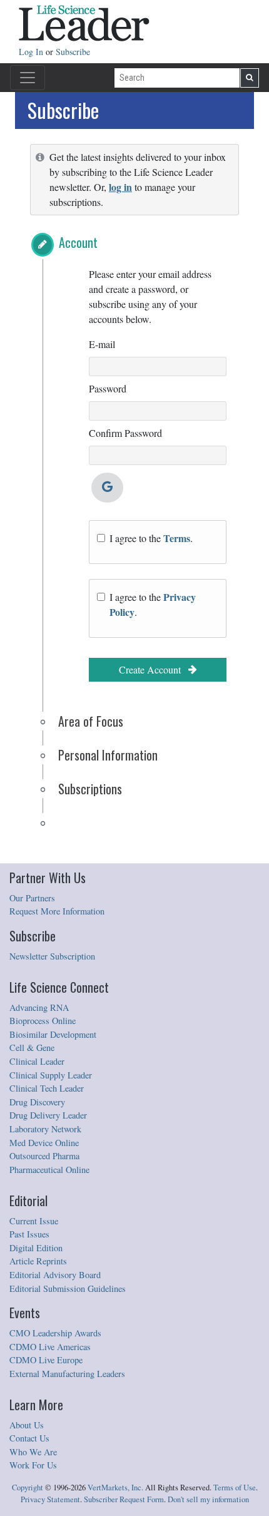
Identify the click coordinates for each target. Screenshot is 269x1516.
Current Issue (33, 1221)
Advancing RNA (39, 1007)
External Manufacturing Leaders (67, 1374)
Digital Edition (36, 1248)
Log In (32, 52)
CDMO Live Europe (46, 1360)
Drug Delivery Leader (48, 1115)
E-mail (102, 344)
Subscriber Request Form (124, 1499)
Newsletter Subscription (52, 956)
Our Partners (32, 898)
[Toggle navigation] (27, 77)
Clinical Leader (36, 1061)
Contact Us (29, 1438)
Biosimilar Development (52, 1034)
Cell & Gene (31, 1047)
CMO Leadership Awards (55, 1333)
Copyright (27, 1487)
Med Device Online (44, 1143)
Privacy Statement (50, 1499)
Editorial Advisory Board (55, 1275)
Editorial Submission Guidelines (67, 1288)
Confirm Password (125, 432)
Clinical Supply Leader (50, 1075)
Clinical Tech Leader (46, 1088)
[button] (42, 245)
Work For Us (33, 1465)
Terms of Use (234, 1487)
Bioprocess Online (42, 1021)
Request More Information (56, 911)
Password (107, 388)
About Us (26, 1425)
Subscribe (73, 52)
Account (78, 242)
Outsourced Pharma (44, 1156)
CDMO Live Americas (50, 1347)
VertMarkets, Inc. (115, 1487)
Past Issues (29, 1234)
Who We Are (33, 1452)
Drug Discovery (37, 1102)
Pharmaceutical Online (49, 1169)
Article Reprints (38, 1261)
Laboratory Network (45, 1129)
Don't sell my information (208, 1499)
